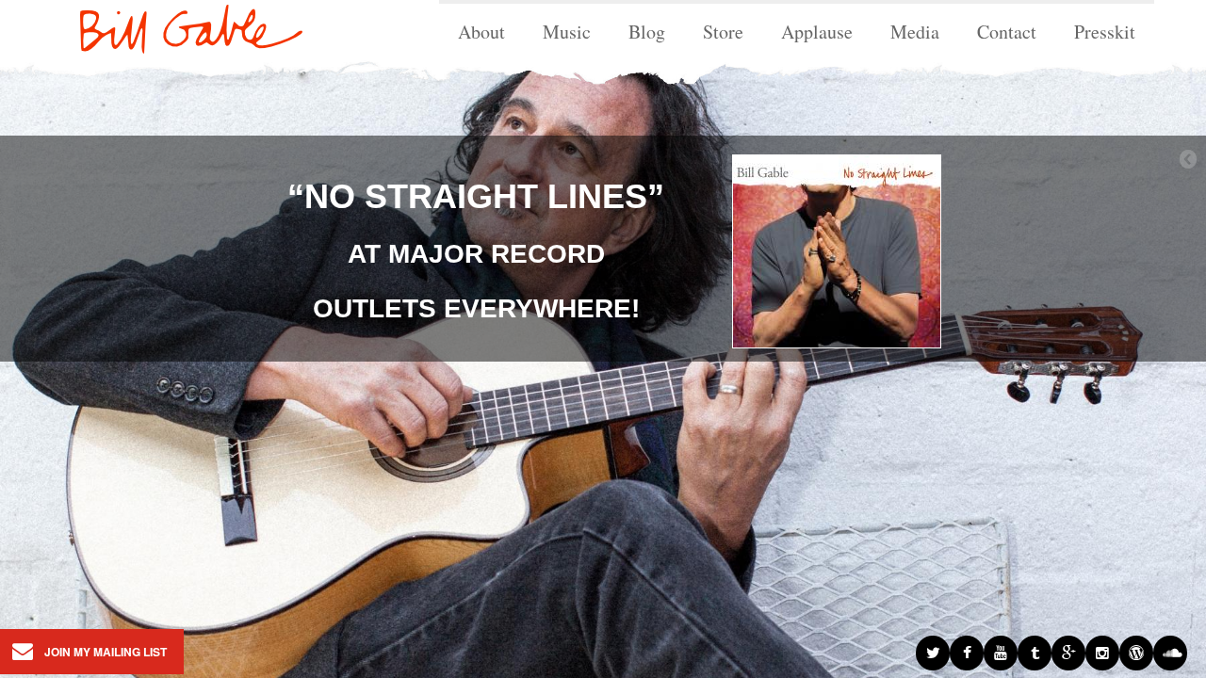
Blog (646, 31)
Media (914, 31)
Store (723, 31)
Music (567, 31)
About (481, 31)
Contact (1006, 31)
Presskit (1104, 31)
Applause (817, 31)
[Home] (177, 24)
